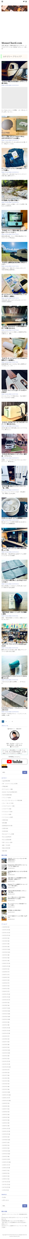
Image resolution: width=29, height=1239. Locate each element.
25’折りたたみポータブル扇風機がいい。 (14, 518)
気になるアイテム (6, 834)
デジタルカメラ (6, 811)
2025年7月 (5, 943)
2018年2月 (5, 1176)
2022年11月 (5, 1030)
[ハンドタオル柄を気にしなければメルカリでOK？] (14, 569)
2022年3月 (5, 1053)
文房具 (4, 828)
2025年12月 (5, 929)
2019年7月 (5, 1142)
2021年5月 (5, 1081)
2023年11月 (5, 997)
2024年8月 (5, 971)
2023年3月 (5, 1019)
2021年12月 (5, 1061)
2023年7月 (5, 1008)
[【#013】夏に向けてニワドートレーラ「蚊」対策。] (14, 475)
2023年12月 (5, 994)
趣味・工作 (5, 845)
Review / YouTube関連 (8, 792)
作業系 (4, 820)
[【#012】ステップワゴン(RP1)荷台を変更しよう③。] (14, 537)
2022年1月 (5, 1058)
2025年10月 (5, 935)
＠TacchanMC (15, 746)
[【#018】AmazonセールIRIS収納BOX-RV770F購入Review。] (14, 315)
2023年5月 (5, 1013)
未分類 (4, 831)
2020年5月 (5, 1114)
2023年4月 (5, 1016)
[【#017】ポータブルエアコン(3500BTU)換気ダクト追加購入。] (14, 347)
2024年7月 (5, 974)
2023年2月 (5, 1022)
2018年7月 (5, 1170)
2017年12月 (5, 1181)
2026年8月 (5, 927)
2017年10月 (5, 1187)
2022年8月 (5, 1039)
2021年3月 (5, 1086)
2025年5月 (5, 949)
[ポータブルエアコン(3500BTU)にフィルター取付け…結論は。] (14, 283)
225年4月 (4, 1190)
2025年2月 (5, 957)
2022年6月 (5, 1044)
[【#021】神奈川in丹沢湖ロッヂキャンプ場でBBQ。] (14, 71)
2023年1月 (5, 1025)
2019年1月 (5, 1159)
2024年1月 (5, 991)
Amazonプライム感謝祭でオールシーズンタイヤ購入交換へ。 (17, 885)
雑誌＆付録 (5, 848)
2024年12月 (5, 963)
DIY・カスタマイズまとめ (8, 783)
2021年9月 (5, 1069)
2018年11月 (5, 1165)
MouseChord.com (12, 43)
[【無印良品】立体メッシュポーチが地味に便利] (14, 601)
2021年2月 (5, 1089)
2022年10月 (5, 1033)
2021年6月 (5, 1078)
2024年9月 (5, 969)
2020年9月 (5, 1103)
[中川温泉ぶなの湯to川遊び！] (14, 189)
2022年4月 (5, 1050)
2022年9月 (5, 1036)
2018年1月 (5, 1179)
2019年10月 (5, 1134)
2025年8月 (5, 941)
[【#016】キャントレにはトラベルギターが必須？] (14, 379)
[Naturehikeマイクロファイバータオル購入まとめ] (14, 665)
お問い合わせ (5, 1200)
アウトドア (5, 797)
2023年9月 (5, 1002)
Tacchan (7, 85)
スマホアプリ (5, 808)
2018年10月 (5, 1167)
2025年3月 (5, 955)
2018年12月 (5, 1162)
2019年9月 (5, 1137)
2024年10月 (5, 966)
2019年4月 (5, 1151)
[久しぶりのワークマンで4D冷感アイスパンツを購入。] (14, 157)
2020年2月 (5, 1123)
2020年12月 (5, 1095)
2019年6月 (5, 1145)
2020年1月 (5, 1125)
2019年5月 (5, 1148)
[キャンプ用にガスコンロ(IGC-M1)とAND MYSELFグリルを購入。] (14, 126)
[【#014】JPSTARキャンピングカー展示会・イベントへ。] (14, 443)
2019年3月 (5, 1153)
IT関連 (4, 786)
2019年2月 (5, 1156)
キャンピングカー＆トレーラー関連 (11, 800)
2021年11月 (5, 1064)
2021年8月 (5, 1072)
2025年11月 (5, 932)
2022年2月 (5, 1055)
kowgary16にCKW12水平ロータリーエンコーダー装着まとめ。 (17, 865)
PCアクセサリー (6, 789)
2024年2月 (5, 988)
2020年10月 (5, 1100)
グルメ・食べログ (6, 803)
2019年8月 (5, 1139)
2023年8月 (5, 1005)
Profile (4, 1197)
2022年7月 (5, 1041)
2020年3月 (5, 1120)
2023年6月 (5, 1011)
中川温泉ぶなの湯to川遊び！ (11, 200)
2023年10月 (5, 999)
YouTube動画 (5, 794)
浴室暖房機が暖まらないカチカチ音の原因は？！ (13, 1220)
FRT (19, 1236)
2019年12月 (5, 1128)
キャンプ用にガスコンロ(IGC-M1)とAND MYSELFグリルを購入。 (16, 898)
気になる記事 (5, 836)
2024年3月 (5, 985)
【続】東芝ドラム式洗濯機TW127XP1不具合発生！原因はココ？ (17, 878)
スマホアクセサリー (7, 806)
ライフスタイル (6, 817)
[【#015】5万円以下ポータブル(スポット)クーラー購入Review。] (14, 411)
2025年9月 (5, 938)
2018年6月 (5, 1173)
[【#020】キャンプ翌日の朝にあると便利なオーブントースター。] (14, 220)
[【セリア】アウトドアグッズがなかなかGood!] (14, 633)
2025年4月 (5, 952)
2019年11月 (5, 1131)
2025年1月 (5, 960)
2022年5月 (5, 1047)
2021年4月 (5, 1083)
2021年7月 (5, 1075)
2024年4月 (5, 983)
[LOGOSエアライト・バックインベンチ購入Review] (14, 697)
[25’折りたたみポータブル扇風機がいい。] (14, 507)
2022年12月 (5, 1027)
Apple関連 (5, 780)
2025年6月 (5, 946)
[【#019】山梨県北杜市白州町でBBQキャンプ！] (14, 251)
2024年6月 (5, 977)
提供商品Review (6, 825)
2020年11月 (5, 1097)
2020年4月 (5, 1117)
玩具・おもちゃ (6, 842)
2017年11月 (5, 1184)
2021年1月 (5, 1092)
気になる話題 (5, 839)
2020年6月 (5, 1111)
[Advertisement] (14, 26)
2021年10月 (5, 1067)
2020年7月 (5, 1109)
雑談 (3, 850)
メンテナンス (5, 814)
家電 (3, 822)
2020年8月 (5, 1106)
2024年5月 (5, 980)
